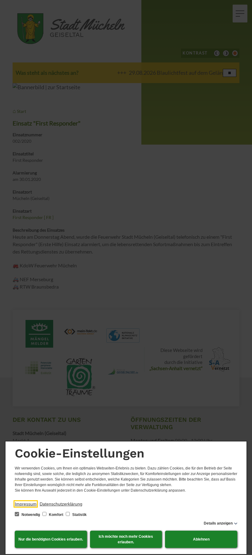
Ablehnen (201, 539)
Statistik (79, 515)
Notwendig (31, 515)
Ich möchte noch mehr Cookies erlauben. (126, 539)
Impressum (26, 503)
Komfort (56, 515)
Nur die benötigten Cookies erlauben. (50, 539)
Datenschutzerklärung (61, 503)
